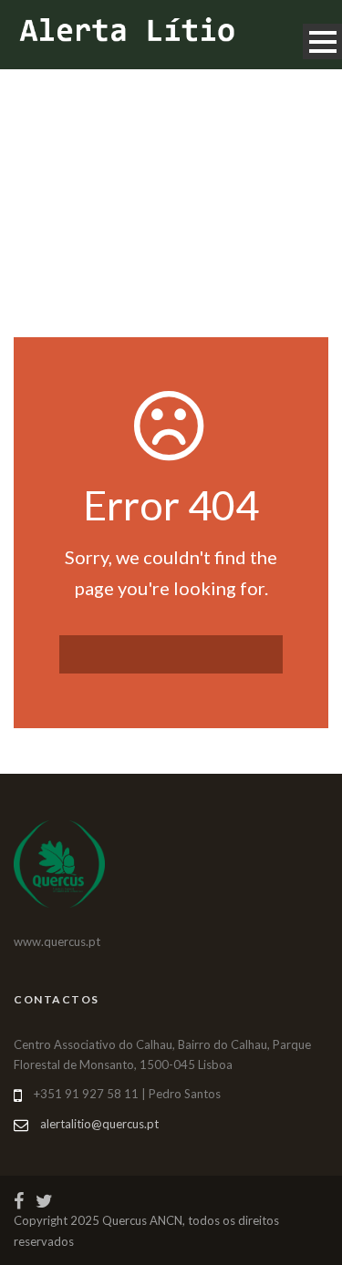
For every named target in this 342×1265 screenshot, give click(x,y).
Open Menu (322, 41)
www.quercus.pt (57, 941)
